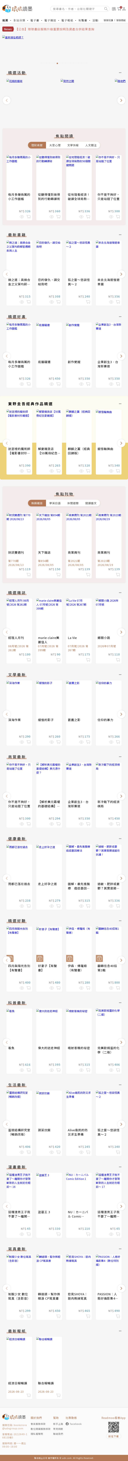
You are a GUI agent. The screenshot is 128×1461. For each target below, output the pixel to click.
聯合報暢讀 (46, 1383)
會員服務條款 (38, 1424)
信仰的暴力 (105, 720)
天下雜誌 (44, 552)
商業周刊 (74, 552)
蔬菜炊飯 (44, 1130)
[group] (64, 51)
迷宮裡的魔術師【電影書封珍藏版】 (19, 453)
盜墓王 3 (44, 1212)
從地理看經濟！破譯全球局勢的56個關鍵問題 (79, 198)
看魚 (11, 1048)
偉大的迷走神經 (49, 1048)
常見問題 (58, 1428)
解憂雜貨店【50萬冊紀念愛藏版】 (48, 453)
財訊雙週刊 (16, 552)
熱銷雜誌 (37, 503)
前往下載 (113, 1436)
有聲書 (82, 20)
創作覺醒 (74, 362)
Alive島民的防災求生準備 (78, 1132)
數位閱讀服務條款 (41, 1428)
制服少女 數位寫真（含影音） (19, 1296)
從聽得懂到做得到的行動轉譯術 (49, 196)
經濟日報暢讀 (17, 1383)
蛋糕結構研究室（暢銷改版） (19, 1132)
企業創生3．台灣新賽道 (108, 364)
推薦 (5, 20)
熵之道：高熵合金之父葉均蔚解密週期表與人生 (19, 284)
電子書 (34, 20)
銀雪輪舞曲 (105, 449)
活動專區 (98, 20)
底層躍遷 (44, 362)
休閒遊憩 (73, 503)
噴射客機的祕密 (79, 1048)
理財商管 (37, 145)
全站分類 (19, 20)
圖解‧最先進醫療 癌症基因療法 (79, 888)
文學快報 (73, 145)
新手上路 (58, 1424)
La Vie (72, 637)
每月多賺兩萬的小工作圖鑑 (19, 196)
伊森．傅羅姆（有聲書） (77, 968)
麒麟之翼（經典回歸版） (79, 451)
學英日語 (55, 503)
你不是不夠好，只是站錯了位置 (109, 196)
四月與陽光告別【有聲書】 (19, 968)
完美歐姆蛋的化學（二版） (109, 1050)
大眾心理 (55, 145)
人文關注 (91, 145)
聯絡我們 (58, 1433)
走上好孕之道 (47, 884)
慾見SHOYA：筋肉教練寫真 (78, 1296)
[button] (7, 100)
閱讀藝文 (91, 503)
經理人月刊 (16, 637)
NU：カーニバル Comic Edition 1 (78, 1216)
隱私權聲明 (37, 1433)
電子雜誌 (50, 20)
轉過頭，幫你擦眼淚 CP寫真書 (49, 1296)
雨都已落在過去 (19, 884)
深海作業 (14, 720)
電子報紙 (67, 20)
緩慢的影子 (46, 720)
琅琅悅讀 (108, 20)
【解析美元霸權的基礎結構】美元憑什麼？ (49, 806)
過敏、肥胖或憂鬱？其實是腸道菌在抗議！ (109, 888)
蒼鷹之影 (74, 720)
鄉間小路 (104, 637)
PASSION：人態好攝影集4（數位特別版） (109, 1298)
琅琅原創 (121, 20)
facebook (76, 1424)
